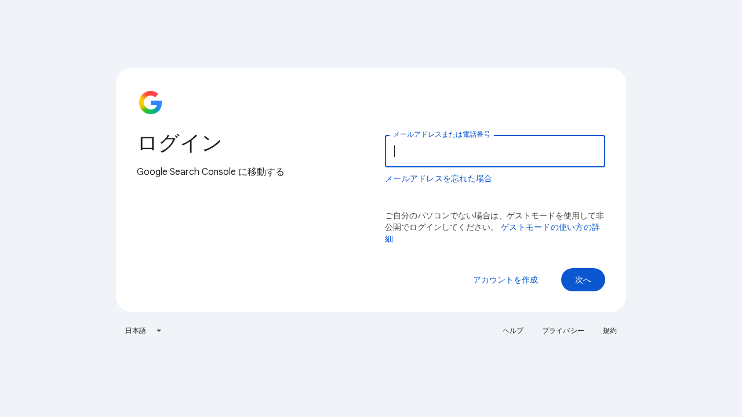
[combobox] (144, 330)
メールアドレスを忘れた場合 (438, 178)
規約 (610, 330)
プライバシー (563, 330)
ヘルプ (513, 330)
